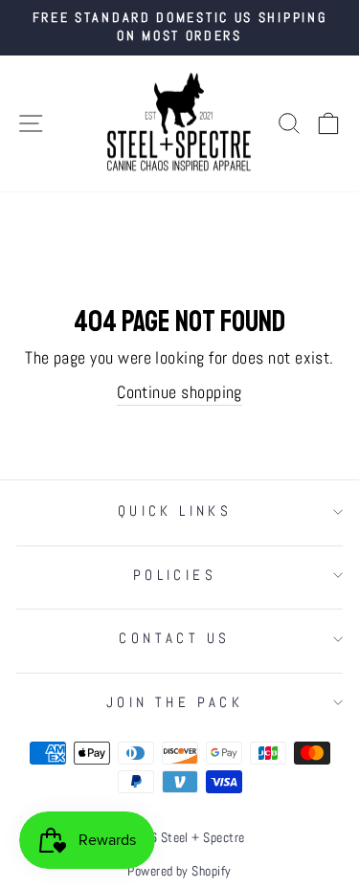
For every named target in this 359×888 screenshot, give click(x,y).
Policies (174, 575)
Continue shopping (179, 392)
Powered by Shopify (179, 870)
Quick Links (175, 511)
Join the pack (174, 702)
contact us (174, 638)
